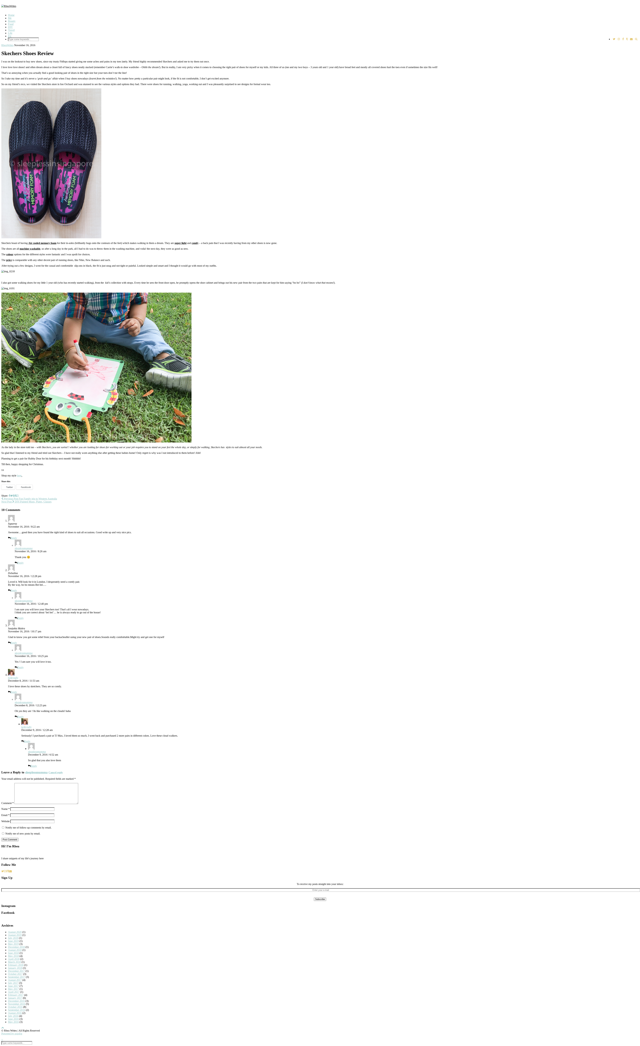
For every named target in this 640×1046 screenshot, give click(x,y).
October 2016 (15, 1007)
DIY (10, 27)
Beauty (12, 21)
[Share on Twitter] (11, 495)
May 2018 (13, 956)
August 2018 (15, 950)
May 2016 (13, 1022)
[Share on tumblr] (15, 495)
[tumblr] (627, 39)
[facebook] (623, 39)
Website (5, 821)
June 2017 (13, 986)
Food (11, 24)
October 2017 (15, 974)
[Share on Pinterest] (14, 495)
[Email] (631, 39)
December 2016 (16, 1001)
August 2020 (15, 932)
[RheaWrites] (8, 6)
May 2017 (13, 989)
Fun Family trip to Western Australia (30, 498)
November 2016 (16, 1004)
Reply (14, 538)
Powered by (11, 1033)
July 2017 (13, 983)
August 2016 (15, 1013)
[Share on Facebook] (9, 495)
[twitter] (614, 39)
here (19, 475)
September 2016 (16, 1010)
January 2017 (15, 998)
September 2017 (16, 977)
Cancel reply (55, 772)
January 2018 (15, 968)
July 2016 (13, 1016)
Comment (7, 803)
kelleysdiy (13, 677)
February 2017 (16, 995)
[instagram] (619, 39)
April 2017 (14, 992)
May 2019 (13, 944)
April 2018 (14, 959)
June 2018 (13, 953)
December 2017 (16, 971)
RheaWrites (7, 45)
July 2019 (13, 938)
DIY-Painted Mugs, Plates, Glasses (26, 501)
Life (10, 33)
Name (5, 809)
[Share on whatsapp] (17, 495)
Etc (10, 36)
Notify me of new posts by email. (22, 833)
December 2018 (16, 947)
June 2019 (13, 941)
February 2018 (16, 965)
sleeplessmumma (23, 548)
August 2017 (15, 980)
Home (11, 15)
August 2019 (15, 935)
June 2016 (13, 1019)
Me (10, 18)
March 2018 (14, 962)
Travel (11, 30)
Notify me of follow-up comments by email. (28, 827)
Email (5, 815)
